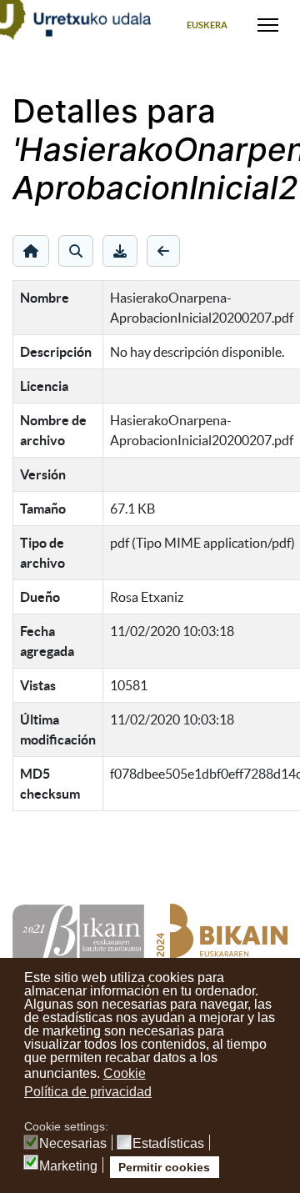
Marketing (68, 1166)
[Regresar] (163, 251)
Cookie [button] (124, 1073)
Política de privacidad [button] (88, 1092)
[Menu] (268, 25)
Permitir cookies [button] (164, 1167)
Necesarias (73, 1143)
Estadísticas (168, 1143)
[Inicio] (30, 251)
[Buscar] (75, 251)
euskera (207, 25)
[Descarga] (120, 251)
